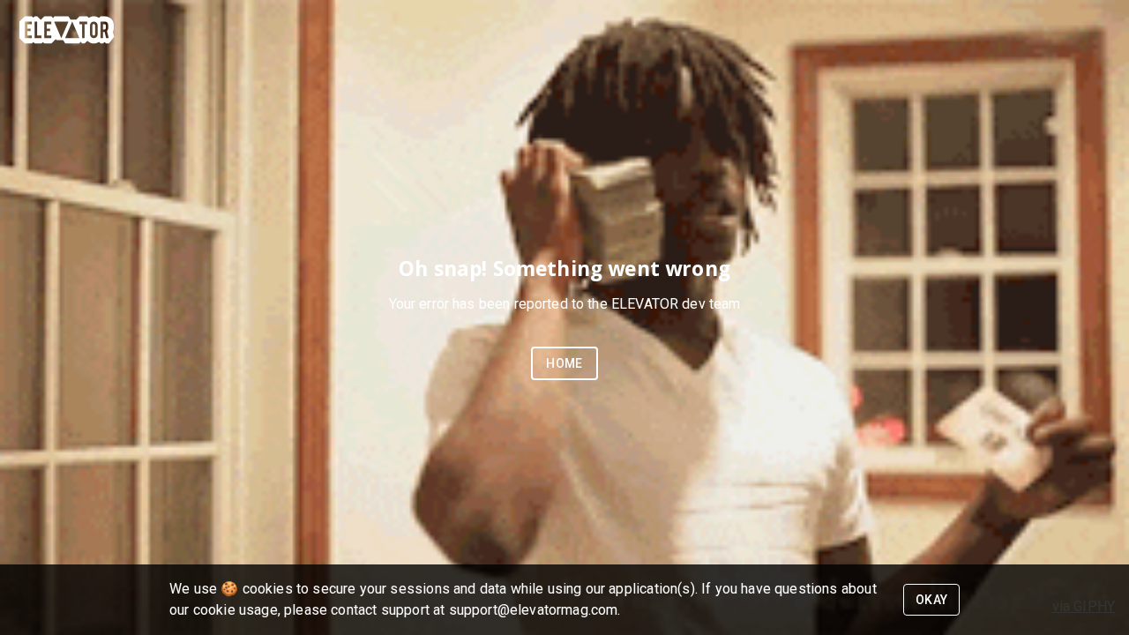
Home (564, 363)
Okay (932, 600)
